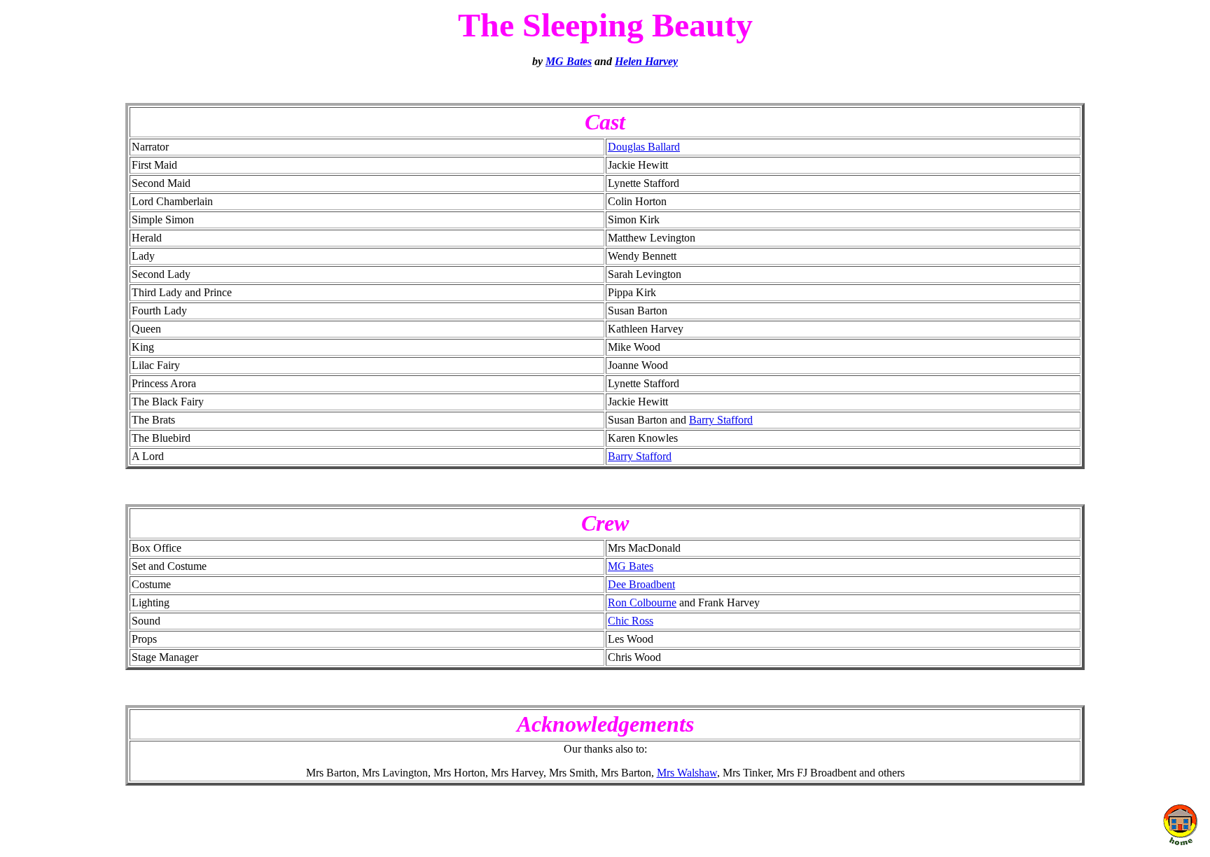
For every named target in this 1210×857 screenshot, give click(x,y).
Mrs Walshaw (687, 773)
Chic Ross (630, 621)
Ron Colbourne (642, 602)
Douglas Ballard (644, 147)
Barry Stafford (721, 420)
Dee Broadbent (641, 584)
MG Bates (568, 61)
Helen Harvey (646, 61)
